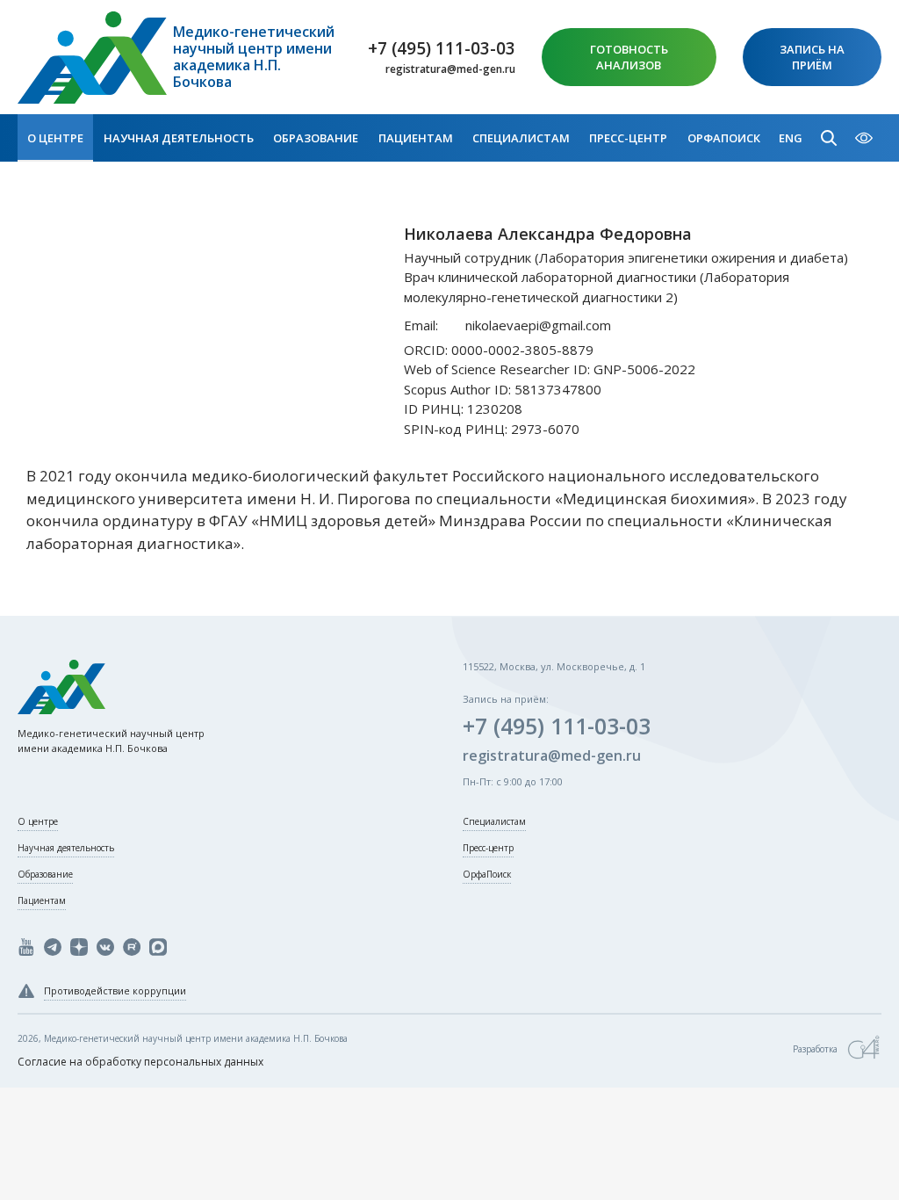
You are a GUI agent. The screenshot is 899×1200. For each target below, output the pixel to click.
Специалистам (521, 138)
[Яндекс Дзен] (79, 947)
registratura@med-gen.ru (450, 69)
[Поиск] (828, 138)
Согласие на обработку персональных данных (140, 1061)
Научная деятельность (179, 138)
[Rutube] (131, 947)
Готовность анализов (629, 57)
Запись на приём (812, 57)
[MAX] (158, 947)
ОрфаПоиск (723, 138)
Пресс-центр (628, 138)
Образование (315, 138)
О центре (55, 138)
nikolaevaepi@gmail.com (538, 325)
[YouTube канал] (26, 947)
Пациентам (415, 138)
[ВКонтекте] (105, 947)
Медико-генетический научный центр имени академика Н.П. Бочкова (253, 57)
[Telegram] (52, 947)
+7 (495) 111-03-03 (441, 48)
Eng (790, 138)
